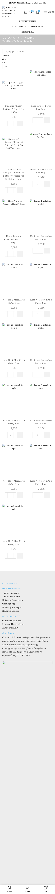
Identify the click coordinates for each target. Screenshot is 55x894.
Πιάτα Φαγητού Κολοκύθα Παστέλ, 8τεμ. (14, 239)
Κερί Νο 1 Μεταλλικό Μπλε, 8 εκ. (41, 238)
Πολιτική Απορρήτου (12, 607)
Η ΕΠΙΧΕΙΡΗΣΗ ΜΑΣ (27, 21)
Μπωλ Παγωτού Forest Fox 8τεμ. (41, 171)
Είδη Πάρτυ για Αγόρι (12, 41)
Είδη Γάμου (42, 641)
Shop (20, 38)
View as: (6, 55)
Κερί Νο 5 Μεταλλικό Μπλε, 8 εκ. (14, 422)
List (4, 62)
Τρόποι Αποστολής (11, 596)
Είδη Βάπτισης (9, 644)
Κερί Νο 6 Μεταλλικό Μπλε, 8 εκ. (41, 422)
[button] (20, 123)
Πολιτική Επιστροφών (12, 600)
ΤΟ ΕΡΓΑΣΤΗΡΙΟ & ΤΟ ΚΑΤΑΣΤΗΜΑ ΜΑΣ (27, 27)
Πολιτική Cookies (10, 611)
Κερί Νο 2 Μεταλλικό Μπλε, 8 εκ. (14, 301)
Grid (4, 59)
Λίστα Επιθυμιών (10, 628)
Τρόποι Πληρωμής (11, 593)
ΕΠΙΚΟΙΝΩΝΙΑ (28, 32)
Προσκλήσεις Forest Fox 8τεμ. (41, 107)
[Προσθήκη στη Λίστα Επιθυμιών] (20, 75)
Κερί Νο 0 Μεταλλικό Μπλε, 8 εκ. (41, 362)
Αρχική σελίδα (8, 38)
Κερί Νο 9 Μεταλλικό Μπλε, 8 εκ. (14, 543)
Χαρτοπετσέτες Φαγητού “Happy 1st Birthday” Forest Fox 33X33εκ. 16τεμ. (13, 174)
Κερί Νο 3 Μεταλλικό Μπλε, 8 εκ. (41, 301)
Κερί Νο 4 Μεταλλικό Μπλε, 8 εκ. (14, 362)
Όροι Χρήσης (8, 603)
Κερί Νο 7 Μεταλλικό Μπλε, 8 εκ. (14, 482)
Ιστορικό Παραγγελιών (13, 624)
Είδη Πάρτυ (30, 38)
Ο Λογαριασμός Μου (12, 620)
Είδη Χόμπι (25, 644)
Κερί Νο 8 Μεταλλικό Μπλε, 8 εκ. (41, 482)
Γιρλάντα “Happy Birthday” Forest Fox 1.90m (13, 109)
